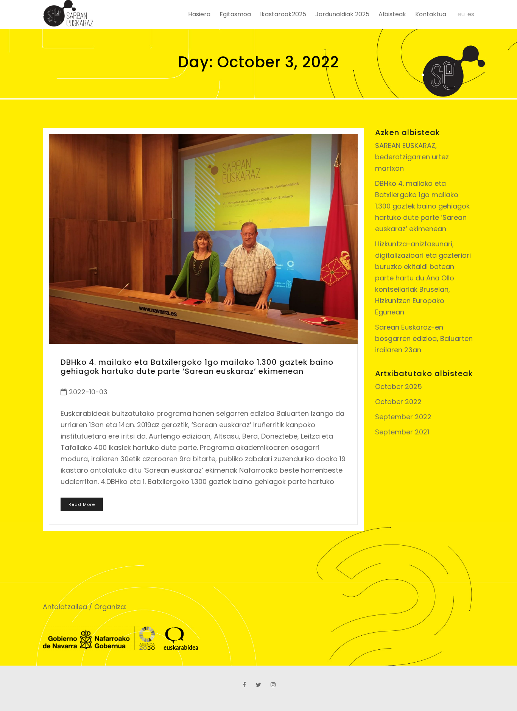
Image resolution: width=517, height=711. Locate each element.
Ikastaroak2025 (283, 14)
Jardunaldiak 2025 (342, 14)
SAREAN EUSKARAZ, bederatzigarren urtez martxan (412, 157)
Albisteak (392, 14)
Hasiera (199, 14)
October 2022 (398, 401)
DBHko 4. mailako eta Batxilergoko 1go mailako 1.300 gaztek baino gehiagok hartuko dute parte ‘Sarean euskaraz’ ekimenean (197, 367)
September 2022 (403, 417)
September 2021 (402, 432)
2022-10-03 (88, 392)
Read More (82, 504)
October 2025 (398, 386)
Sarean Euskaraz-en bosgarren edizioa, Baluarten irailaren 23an (424, 338)
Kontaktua (430, 14)
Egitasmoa (235, 14)
